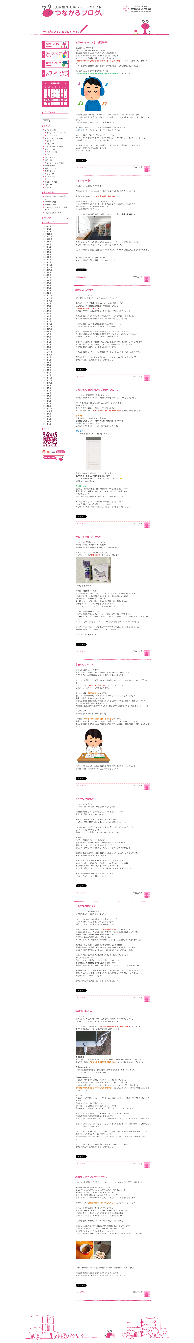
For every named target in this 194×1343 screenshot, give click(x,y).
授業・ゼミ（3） (51, 168)
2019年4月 (47, 367)
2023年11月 (47, 237)
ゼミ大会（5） (52, 135)
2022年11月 (47, 267)
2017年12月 (47, 409)
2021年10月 (47, 301)
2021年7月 (47, 308)
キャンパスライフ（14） (54, 138)
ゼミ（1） (50, 179)
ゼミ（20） (51, 174)
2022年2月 (47, 290)
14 (49, 97)
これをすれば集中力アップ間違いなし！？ (97, 390)
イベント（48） (51, 130)
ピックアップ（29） (52, 188)
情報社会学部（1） (52, 166)
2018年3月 (47, 401)
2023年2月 (47, 260)
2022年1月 (47, 293)
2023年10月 (47, 239)
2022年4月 (47, 285)
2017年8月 (47, 416)
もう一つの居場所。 (85, 798)
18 (62, 97)
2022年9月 (47, 272)
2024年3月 (47, 226)
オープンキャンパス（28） (57, 133)
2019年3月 (47, 370)
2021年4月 (47, 316)
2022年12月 (47, 265)
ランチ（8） (51, 141)
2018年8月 (47, 388)
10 (59, 93)
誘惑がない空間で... (85, 290)
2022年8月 (47, 275)
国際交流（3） (50, 157)
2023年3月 (47, 257)
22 (52, 100)
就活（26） (49, 160)
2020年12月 (47, 324)
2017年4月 (47, 424)
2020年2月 (47, 347)
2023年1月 (47, 262)
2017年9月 (47, 414)
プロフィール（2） (52, 149)
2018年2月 (47, 403)
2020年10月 (47, 329)
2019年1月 (47, 375)
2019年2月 (47, 373)
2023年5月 (47, 252)
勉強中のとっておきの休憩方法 (91, 42)
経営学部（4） (50, 171)
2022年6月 (47, 280)
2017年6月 (47, 421)
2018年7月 (47, 391)
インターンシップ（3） (56, 163)
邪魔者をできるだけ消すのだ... (91, 1177)
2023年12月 (47, 234)
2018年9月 (47, 385)
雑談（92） (49, 185)
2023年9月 (47, 242)
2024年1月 (47, 231)
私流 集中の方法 (83, 1011)
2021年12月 (47, 296)
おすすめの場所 (83, 180)
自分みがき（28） (52, 182)
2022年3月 (47, 288)
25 (62, 100)
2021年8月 (47, 306)
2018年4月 (47, 398)
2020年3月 (47, 344)
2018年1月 (47, 406)
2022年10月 (47, 270)
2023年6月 (47, 249)
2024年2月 (47, 229)
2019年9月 (47, 357)
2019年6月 (47, 362)
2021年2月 (47, 319)
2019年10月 (47, 355)
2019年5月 (47, 365)
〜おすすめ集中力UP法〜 (88, 536)
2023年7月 (47, 247)
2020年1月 (47, 349)
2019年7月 (47, 360)
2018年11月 (47, 380)
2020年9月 (47, 331)
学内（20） (51, 144)
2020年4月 (47, 342)
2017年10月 (47, 411)
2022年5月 (47, 283)
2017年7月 (47, 419)
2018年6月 (47, 393)
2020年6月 (47, 337)
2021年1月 (47, 321)
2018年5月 (47, 396)
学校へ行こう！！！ (85, 664)
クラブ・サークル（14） (54, 146)
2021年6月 (47, 311)
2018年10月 (47, 383)
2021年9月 (47, 303)
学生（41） (51, 155)
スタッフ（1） (52, 152)
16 (56, 97)
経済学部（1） (50, 177)
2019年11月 (47, 352)
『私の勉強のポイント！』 (89, 906)
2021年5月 (47, 314)
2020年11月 (47, 326)
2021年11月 (47, 298)
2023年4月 (47, 254)
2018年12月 (47, 378)
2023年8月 (47, 244)
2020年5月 (47, 339)
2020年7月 (47, 334)
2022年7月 (47, 278)
